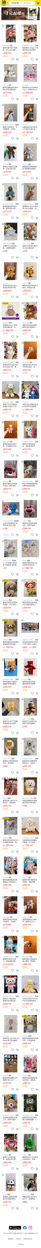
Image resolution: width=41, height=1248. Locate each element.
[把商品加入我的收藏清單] (12, 59)
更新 (36, 1233)
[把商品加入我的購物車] (17, 59)
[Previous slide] (23, 33)
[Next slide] (37, 33)
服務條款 (11, 1239)
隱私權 (18, 1239)
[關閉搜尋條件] (21, 3)
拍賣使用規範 (27, 1239)
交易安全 (21, 1244)
